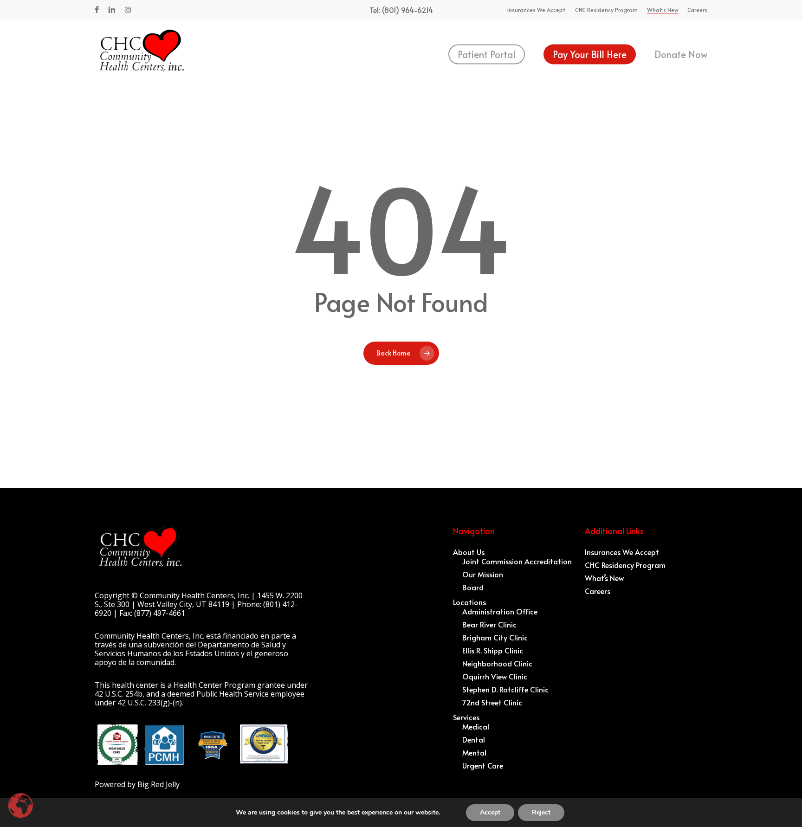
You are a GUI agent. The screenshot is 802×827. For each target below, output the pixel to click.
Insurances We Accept (622, 552)
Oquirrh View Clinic (494, 676)
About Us (469, 552)
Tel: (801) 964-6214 (401, 10)
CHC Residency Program (625, 565)
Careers (597, 591)
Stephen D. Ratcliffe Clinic (505, 689)
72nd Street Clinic (492, 702)
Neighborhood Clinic (497, 663)
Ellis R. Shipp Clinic (492, 650)
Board (473, 587)
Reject (541, 812)
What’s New (604, 578)
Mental (474, 752)
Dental (473, 739)
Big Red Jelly (158, 784)
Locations (469, 602)
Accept (490, 812)
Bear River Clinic (489, 624)
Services (466, 717)
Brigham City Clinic (495, 637)
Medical (475, 726)
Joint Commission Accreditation (517, 561)
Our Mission (482, 574)
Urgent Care (482, 765)
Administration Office (499, 611)
